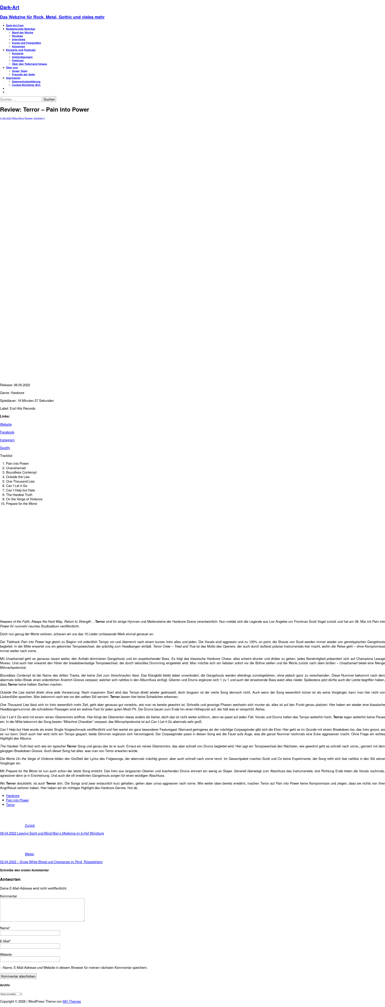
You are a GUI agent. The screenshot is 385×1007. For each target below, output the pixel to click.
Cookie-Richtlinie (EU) (26, 85)
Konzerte (17, 53)
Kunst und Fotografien (26, 43)
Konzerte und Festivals (20, 50)
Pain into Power (17, 800)
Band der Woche (22, 32)
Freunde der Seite (23, 74)
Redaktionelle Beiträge (20, 29)
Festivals (18, 60)
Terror (10, 804)
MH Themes (72, 1001)
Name (4, 927)
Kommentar (8, 895)
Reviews (17, 36)
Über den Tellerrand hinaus (29, 64)
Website (6, 424)
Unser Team (19, 71)
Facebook (7, 432)
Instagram (7, 439)
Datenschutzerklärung (26, 81)
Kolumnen (18, 46)
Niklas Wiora (18, 118)
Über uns (12, 67)
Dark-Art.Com (15, 25)
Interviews (18, 39)
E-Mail (4, 941)
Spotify (5, 447)
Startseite (38, 118)
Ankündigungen (22, 57)
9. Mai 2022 (5, 118)
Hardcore (12, 795)
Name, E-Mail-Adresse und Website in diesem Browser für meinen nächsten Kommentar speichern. (75, 967)
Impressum (13, 78)
